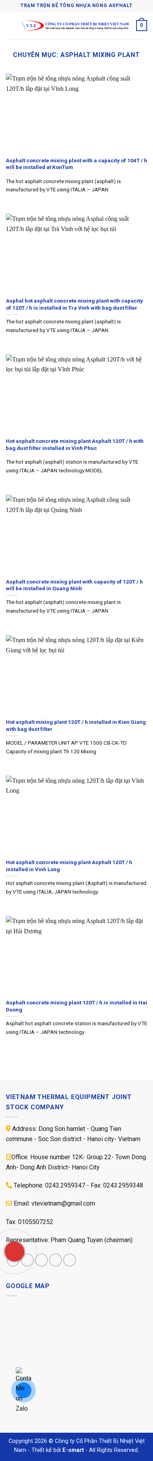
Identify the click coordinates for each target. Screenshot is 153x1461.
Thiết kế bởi (57, 1450)
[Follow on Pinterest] (69, 1260)
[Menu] (10, 25)
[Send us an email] (55, 1260)
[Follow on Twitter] (41, 1260)
